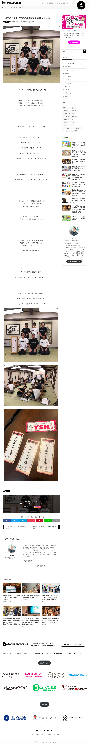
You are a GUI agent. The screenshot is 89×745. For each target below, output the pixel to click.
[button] (7, 520)
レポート (7, 21)
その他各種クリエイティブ (69, 111)
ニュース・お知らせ (69, 63)
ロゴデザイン (66, 131)
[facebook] (24, 561)
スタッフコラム (69, 67)
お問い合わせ (81, 6)
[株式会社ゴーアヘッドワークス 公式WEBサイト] (11, 2)
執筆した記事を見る (74, 261)
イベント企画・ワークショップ (70, 116)
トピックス (67, 89)
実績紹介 (67, 73)
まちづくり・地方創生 (68, 113)
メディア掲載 (68, 83)
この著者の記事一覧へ (40, 566)
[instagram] (30, 561)
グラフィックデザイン (68, 125)
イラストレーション (68, 119)
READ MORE (74, 42)
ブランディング (79, 128)
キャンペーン (68, 86)
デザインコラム (69, 70)
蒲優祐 (12, 555)
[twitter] (27, 561)
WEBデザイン (66, 108)
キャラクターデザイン (68, 122)
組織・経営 (74, 131)
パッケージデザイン (68, 128)
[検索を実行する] (84, 51)
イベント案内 (68, 76)
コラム (66, 96)
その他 (73, 108)
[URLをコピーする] (56, 520)
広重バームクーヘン (70, 93)
